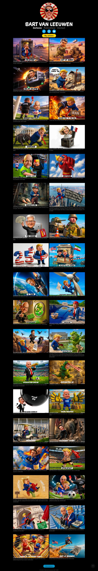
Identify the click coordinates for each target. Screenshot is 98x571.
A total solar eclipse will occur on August (22, 91)
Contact (61, 27)
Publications (49, 27)
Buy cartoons (49, 36)
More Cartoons (49, 566)
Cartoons (37, 27)
